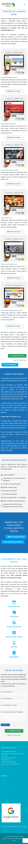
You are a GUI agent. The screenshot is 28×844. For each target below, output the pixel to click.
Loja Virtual (14, 616)
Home (3, 779)
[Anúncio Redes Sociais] (14, 632)
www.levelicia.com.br (6, 218)
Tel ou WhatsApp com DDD (9, 705)
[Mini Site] (14, 642)
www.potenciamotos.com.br (8, 123)
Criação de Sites (14, 606)
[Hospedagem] (14, 653)
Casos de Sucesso (7, 786)
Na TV (4, 792)
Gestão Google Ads (14, 626)
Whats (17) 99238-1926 (19, 360)
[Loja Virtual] (14, 612)
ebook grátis (6, 788)
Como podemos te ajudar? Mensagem (12, 712)
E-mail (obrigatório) (6, 698)
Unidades (4, 795)
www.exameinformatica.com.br (9, 264)
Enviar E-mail (5, 766)
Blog (3, 797)
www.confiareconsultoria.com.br (9, 170)
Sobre (3, 781)
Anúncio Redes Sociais (14, 637)
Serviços (7, 593)
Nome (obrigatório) (6, 692)
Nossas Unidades (6, 768)
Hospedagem (14, 657)
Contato (4, 799)
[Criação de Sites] (14, 602)
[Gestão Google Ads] (14, 622)
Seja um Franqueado (7, 770)
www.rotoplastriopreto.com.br (9, 77)
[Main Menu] (24, 5)
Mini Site (14, 647)
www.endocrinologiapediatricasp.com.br (11, 310)
